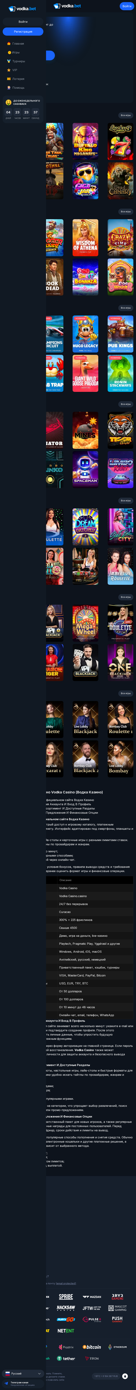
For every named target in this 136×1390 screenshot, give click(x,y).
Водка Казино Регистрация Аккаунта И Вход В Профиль (50, 804)
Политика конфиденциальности (24, 1250)
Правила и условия (17, 1241)
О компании (12, 1200)
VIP (14, 70)
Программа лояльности (20, 1205)
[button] (23, 1374)
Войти (127, 6)
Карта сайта (13, 1255)
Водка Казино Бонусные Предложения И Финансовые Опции (54, 812)
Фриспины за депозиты (19, 1219)
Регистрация (23, 31)
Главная (18, 43)
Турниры (18, 61)
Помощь (18, 87)
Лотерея (18, 79)
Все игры (126, 115)
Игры (14, 52)
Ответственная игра (18, 1246)
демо (50, 151)
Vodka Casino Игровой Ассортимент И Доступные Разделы (52, 808)
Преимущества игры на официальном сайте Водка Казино (52, 800)
